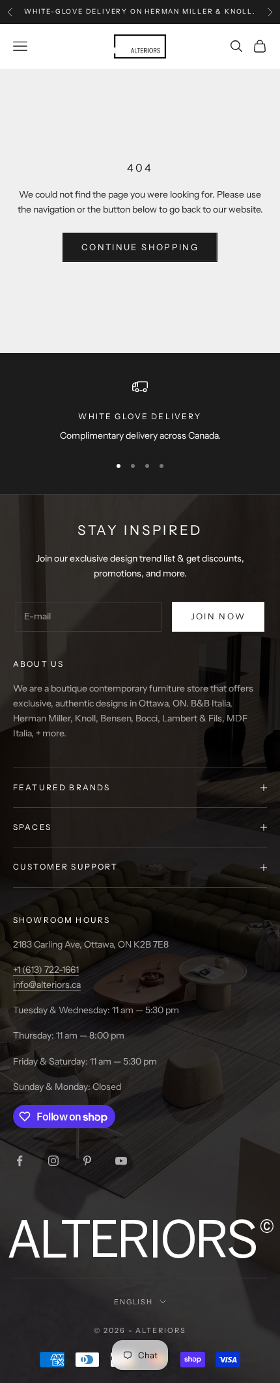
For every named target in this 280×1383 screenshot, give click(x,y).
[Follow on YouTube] (121, 1160)
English (134, 1301)
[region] (140, 411)
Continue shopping (140, 247)
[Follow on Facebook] (19, 1160)
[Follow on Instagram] (53, 1160)
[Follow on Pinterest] (87, 1160)
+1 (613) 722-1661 (46, 970)
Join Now (218, 616)
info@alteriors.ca (47, 984)
